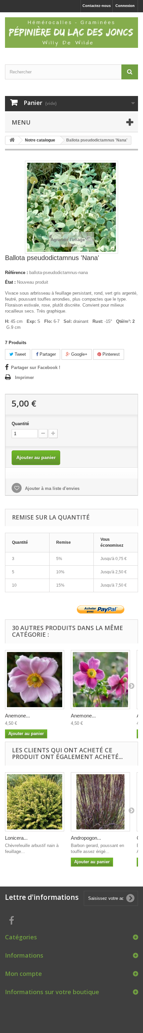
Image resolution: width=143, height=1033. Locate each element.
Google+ (78, 354)
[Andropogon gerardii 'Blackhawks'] (100, 801)
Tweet (19, 354)
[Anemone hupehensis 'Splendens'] (100, 679)
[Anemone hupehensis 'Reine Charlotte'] (34, 679)
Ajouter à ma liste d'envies (51, 488)
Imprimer (24, 377)
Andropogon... (86, 838)
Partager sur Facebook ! (35, 367)
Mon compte (23, 974)
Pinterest (110, 354)
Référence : (16, 272)
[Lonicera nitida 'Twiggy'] (34, 801)
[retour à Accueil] (12, 140)
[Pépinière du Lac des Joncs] (71, 32)
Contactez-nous (96, 6)
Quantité (20, 423)
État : (10, 282)
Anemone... (17, 715)
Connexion (125, 6)
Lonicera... (16, 838)
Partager (47, 354)
